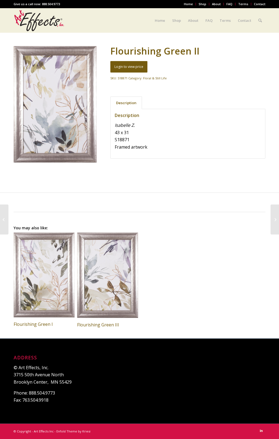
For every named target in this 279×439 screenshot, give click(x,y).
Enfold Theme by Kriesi (73, 431)
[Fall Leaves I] (4, 219)
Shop (202, 4)
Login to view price (128, 66)
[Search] (260, 20)
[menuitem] (188, 4)
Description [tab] (126, 102)
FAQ (229, 4)
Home (188, 4)
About (216, 4)
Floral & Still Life (155, 78)
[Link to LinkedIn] (261, 430)
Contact (259, 4)
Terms (243, 4)
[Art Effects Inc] (39, 20)
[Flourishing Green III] (275, 219)
